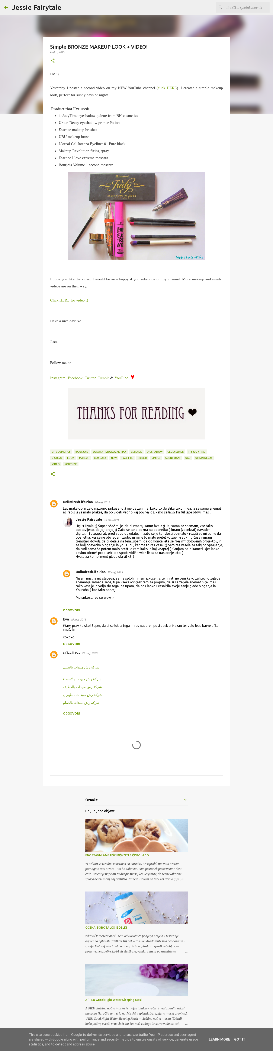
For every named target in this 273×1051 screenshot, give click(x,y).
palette (127, 458)
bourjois (82, 451)
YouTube (121, 377)
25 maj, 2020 (89, 653)
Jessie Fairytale (36, 7)
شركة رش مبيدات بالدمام (81, 703)
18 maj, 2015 (102, 502)
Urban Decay (203, 458)
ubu (187, 458)
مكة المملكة (71, 653)
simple (156, 458)
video (56, 464)
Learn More (219, 1039)
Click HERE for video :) (69, 300)
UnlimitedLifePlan (78, 502)
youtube (71, 464)
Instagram (57, 377)
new (114, 458)
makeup (84, 458)
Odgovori (71, 610)
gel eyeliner (175, 451)
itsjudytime (197, 451)
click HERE (167, 88)
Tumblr (103, 377)
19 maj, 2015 (115, 572)
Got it (239, 1039)
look (70, 458)
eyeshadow (155, 451)
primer (142, 458)
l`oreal (57, 458)
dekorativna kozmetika (109, 451)
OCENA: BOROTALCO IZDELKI (106, 927)
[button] (52, 61)
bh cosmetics (61, 451)
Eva (66, 619)
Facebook (75, 377)
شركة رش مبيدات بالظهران (82, 695)
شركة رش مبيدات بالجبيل (81, 667)
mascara (100, 458)
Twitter (90, 377)
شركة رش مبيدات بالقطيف (82, 687)
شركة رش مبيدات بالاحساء (82, 679)
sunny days (172, 458)
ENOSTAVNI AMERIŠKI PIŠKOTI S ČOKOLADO (117, 855)
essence (136, 451)
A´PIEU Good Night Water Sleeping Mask (113, 1000)
